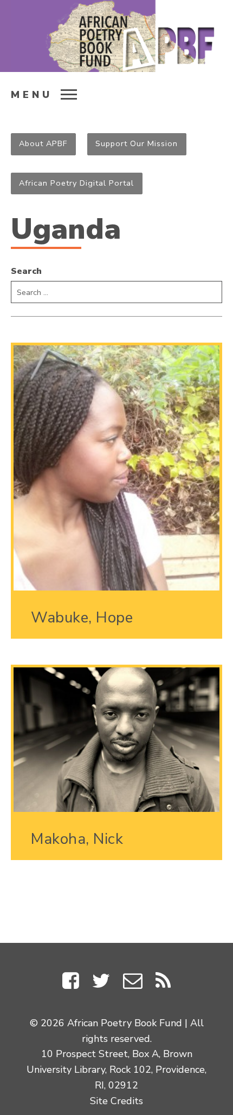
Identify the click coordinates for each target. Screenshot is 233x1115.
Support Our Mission (136, 143)
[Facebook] (70, 983)
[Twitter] (101, 983)
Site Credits (116, 1100)
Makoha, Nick (77, 839)
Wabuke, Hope (82, 617)
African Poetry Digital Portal (76, 183)
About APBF (43, 143)
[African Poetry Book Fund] (116, 36)
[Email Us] (133, 983)
